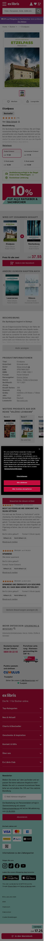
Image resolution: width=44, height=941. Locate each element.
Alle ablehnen (22, 482)
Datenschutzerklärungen (13, 469)
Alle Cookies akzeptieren (22, 489)
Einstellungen (22, 476)
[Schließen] (39, 449)
